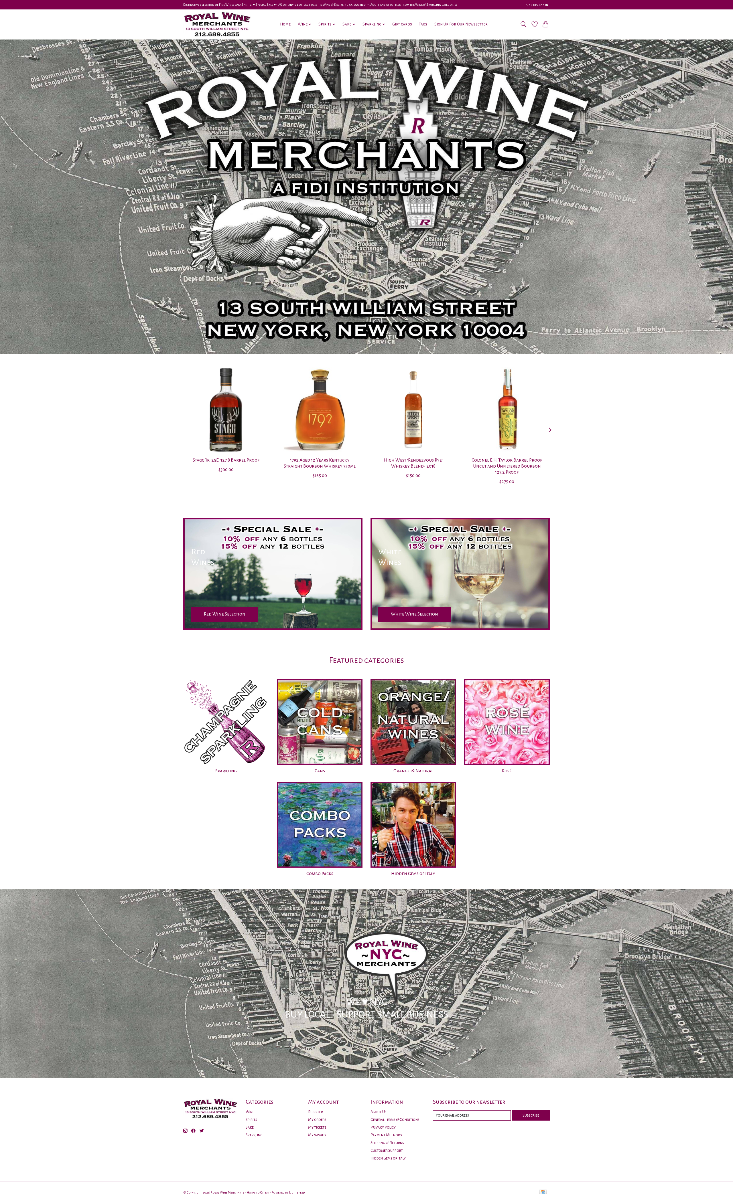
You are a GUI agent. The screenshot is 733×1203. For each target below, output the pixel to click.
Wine (250, 1112)
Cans (320, 770)
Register (315, 1112)
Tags (423, 24)
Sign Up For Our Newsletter (461, 24)
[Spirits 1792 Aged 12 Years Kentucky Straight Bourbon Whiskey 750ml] (319, 409)
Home (285, 24)
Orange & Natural (413, 770)
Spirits (251, 1119)
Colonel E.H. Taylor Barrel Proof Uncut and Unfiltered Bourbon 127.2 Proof (507, 466)
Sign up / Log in (537, 5)
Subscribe (531, 1115)
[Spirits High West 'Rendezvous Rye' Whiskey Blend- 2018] (413, 409)
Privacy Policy (383, 1127)
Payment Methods (386, 1135)
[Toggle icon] (523, 24)
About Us (379, 1112)
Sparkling (226, 770)
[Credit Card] (543, 1192)
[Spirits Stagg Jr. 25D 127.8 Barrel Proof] (226, 409)
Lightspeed (297, 1192)
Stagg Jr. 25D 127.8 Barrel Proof (226, 460)
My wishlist (318, 1135)
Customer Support (387, 1150)
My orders (317, 1119)
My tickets (317, 1127)
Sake (250, 1127)
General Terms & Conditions (395, 1119)
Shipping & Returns (387, 1143)
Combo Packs (319, 873)
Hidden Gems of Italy (413, 873)
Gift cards (402, 24)
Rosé (507, 770)
